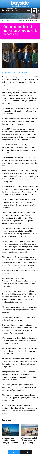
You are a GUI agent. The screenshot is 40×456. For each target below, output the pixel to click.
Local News (9, 20)
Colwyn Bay (19, 20)
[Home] (3, 20)
